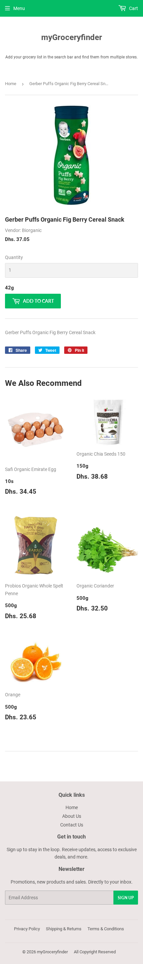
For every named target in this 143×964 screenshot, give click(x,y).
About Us (71, 816)
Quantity (14, 257)
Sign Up (126, 897)
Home (10, 83)
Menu (19, 8)
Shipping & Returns (63, 928)
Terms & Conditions (105, 928)
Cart (133, 8)
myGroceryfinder (71, 37)
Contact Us (71, 824)
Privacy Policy (27, 928)
